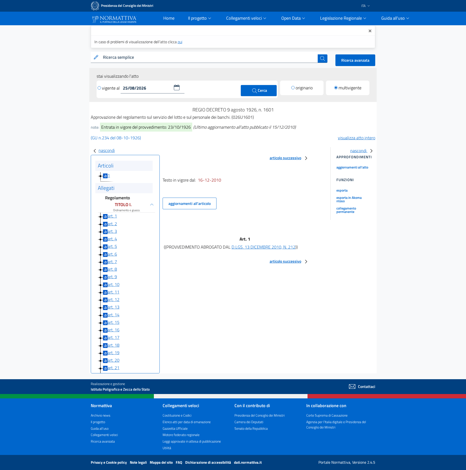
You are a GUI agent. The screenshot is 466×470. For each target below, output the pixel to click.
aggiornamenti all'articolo (189, 203)
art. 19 (113, 352)
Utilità (167, 447)
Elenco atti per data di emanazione (187, 421)
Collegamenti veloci (104, 434)
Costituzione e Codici (177, 415)
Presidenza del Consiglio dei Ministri (259, 415)
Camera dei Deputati (248, 421)
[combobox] (209, 57)
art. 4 (112, 238)
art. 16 (113, 330)
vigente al (111, 88)
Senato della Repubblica (251, 428)
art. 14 (113, 314)
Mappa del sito (162, 462)
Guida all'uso (99, 428)
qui (180, 42)
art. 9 (112, 276)
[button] (177, 87)
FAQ (179, 462)
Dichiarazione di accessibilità (208, 462)
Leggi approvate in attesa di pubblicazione (192, 441)
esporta (342, 190)
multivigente (350, 87)
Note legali (139, 462)
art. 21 (113, 367)
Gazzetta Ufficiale (175, 428)
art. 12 (113, 299)
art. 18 (113, 345)
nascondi (107, 150)
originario (304, 87)
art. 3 (112, 231)
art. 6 (112, 254)
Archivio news (100, 415)
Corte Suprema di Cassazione (327, 415)
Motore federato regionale (181, 434)
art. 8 (112, 269)
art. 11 (113, 292)
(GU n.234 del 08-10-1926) (116, 137)
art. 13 (113, 307)
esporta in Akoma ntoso (349, 199)
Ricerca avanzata (355, 60)
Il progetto (98, 421)
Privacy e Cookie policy (109, 462)
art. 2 (112, 223)
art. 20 (113, 360)
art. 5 (112, 246)
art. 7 (112, 261)
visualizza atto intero (356, 137)
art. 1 (112, 216)
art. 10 (113, 284)
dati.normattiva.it (248, 462)
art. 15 (113, 322)
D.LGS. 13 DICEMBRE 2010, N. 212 (263, 247)
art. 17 (113, 337)
